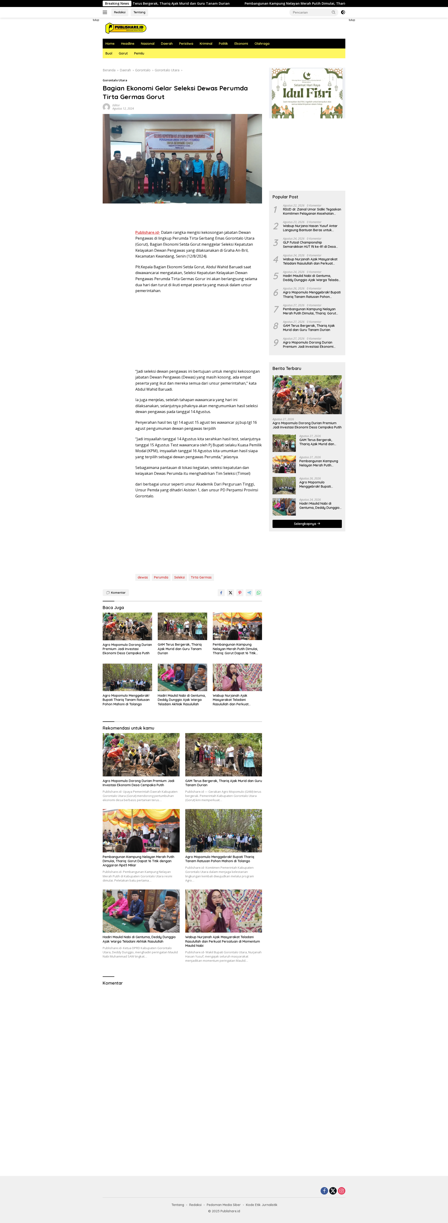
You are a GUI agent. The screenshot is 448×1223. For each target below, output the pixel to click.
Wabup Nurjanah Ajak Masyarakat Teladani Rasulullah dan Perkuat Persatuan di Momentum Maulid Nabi (237, 699)
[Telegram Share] (249, 592)
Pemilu (139, 53)
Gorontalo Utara (115, 80)
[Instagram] (341, 1191)
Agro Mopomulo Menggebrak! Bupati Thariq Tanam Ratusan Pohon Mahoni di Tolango (126, 699)
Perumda (161, 577)
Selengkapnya (305, 524)
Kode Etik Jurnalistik (261, 1205)
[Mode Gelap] (343, 12)
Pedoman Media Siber (224, 1205)
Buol (108, 53)
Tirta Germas (201, 577)
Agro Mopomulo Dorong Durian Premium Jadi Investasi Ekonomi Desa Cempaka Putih (127, 649)
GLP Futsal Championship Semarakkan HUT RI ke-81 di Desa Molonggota (309, 244)
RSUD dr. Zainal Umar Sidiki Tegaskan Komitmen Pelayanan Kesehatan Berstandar (312, 211)
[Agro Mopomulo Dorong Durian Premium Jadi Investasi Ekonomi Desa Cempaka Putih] (127, 626)
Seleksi (179, 577)
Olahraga (262, 43)
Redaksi (120, 12)
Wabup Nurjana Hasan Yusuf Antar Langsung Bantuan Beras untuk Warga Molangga (310, 228)
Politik (223, 43)
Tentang (139, 12)
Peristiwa (186, 43)
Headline (127, 43)
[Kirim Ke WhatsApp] (258, 592)
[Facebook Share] (221, 592)
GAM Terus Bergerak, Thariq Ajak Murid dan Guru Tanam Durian (180, 648)
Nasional (147, 43)
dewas (143, 577)
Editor (116, 105)
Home (110, 43)
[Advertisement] (81, 88)
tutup (96, 20)
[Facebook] (324, 1191)
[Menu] (106, 12)
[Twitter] (333, 1191)
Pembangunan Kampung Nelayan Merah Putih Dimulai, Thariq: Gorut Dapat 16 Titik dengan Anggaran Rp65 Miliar (286, 3)
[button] (333, 12)
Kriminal (206, 43)
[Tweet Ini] (230, 592)
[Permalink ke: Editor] (106, 106)
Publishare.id (230, 1211)
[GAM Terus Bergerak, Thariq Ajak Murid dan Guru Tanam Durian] (182, 626)
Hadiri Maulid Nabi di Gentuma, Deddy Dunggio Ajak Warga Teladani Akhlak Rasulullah (182, 699)
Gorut (123, 53)
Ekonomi (241, 43)
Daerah (167, 43)
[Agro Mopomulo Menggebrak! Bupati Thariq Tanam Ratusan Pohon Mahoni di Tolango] (127, 677)
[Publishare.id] (125, 28)
